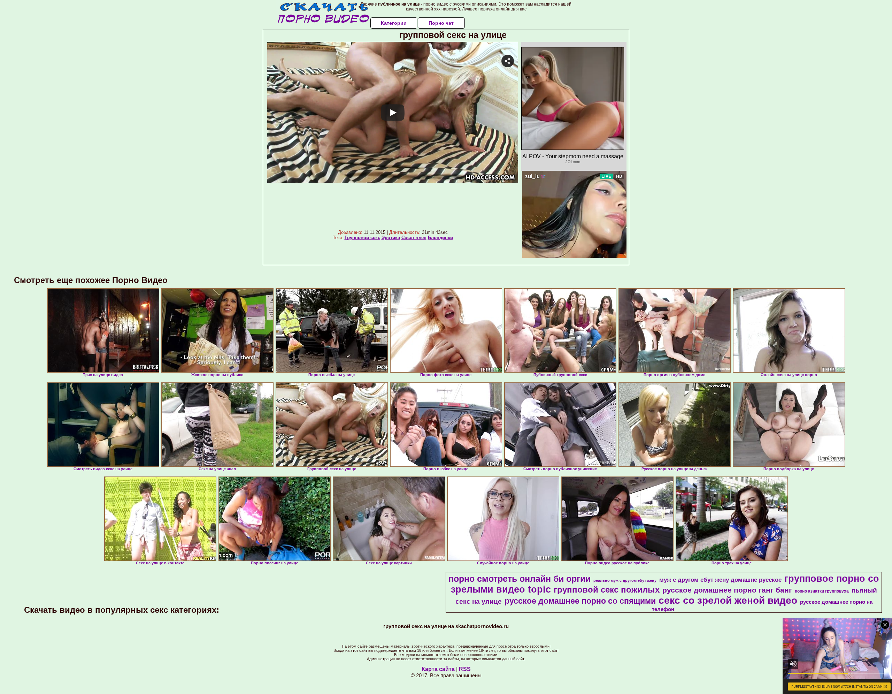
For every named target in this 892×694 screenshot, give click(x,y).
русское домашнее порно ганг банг (727, 590)
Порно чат (441, 23)
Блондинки (440, 237)
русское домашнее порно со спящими (580, 600)
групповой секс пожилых (607, 589)
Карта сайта (438, 669)
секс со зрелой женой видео (728, 600)
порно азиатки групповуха (822, 591)
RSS (465, 669)
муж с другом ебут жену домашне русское (720, 579)
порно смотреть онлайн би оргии (519, 579)
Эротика (391, 237)
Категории (394, 23)
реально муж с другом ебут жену (624, 580)
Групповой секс (362, 237)
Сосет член (413, 237)
